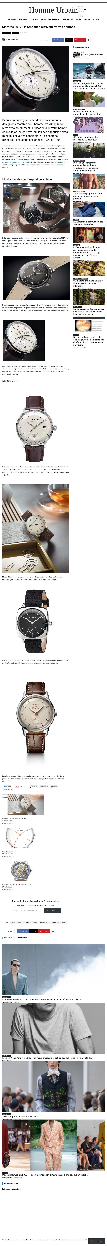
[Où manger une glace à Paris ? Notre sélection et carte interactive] (89, 268)
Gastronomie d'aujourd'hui (80, 278)
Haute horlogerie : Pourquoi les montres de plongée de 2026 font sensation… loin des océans (89, 86)
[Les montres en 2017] (35, 838)
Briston (13, 922)
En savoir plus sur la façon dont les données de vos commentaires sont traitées (64, 1240)
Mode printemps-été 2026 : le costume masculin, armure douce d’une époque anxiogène (45, 1175)
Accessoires (7, 33)
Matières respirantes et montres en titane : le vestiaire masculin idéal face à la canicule (88, 311)
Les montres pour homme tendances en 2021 (17, 884)
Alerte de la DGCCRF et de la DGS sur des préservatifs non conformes (92, 55)
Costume (5, 1172)
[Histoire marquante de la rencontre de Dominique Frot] (89, 99)
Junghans (19, 922)
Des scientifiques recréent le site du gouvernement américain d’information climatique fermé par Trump (89, 341)
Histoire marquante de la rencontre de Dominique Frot (87, 112)
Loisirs (75, 135)
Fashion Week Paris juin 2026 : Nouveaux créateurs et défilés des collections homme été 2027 (48, 1058)
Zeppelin (64, 922)
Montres (15, 33)
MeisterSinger (44, 922)
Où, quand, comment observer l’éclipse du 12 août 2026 (87, 138)
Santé (82, 52)
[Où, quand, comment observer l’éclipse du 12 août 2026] (89, 125)
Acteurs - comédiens (79, 109)
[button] (36, 208)
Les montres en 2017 (9, 851)
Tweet (23, 786)
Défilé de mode (6, 997)
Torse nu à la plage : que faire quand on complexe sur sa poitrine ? (87, 196)
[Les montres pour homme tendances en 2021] (35, 871)
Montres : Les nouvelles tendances (14, 818)
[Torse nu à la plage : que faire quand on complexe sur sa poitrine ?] (89, 181)
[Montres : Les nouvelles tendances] (35, 804)
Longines (34, 922)
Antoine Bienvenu (13, 39)
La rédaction (77, 173)
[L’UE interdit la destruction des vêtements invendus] (89, 209)
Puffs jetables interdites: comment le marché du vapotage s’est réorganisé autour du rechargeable (85, 167)
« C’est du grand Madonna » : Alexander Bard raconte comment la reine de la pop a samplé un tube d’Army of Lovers (87, 252)
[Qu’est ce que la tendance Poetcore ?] (53, 1086)
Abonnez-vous (52, 910)
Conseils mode (77, 307)
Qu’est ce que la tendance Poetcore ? (20, 1116)
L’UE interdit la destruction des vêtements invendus (88, 223)
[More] (88, 40)
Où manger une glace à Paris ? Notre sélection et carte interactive (88, 283)
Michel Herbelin (54, 922)
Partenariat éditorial (79, 160)
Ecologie (76, 219)
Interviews (76, 245)
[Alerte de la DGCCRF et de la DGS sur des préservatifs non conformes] (76, 55)
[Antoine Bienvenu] (4, 39)
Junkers (27, 922)
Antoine (75, 91)
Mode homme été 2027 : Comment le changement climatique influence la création (42, 999)
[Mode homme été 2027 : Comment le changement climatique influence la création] (53, 969)
